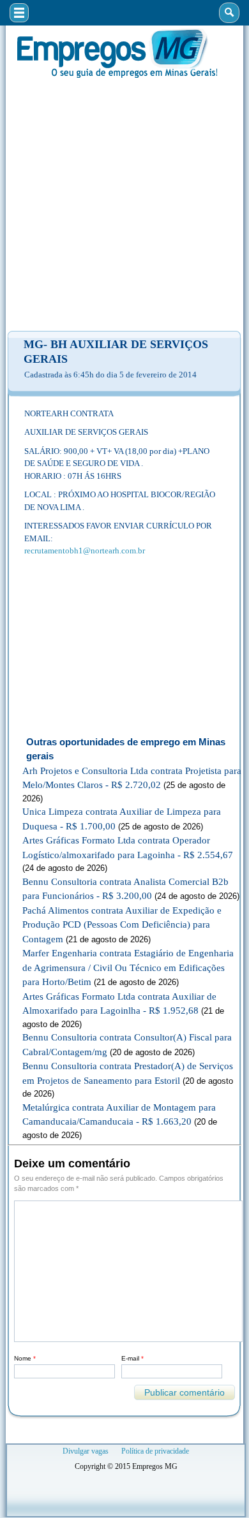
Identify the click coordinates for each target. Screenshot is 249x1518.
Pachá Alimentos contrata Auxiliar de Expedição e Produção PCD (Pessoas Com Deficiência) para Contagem (122, 924)
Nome (25, 1358)
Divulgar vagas (86, 1451)
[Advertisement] (124, 204)
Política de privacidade (155, 1451)
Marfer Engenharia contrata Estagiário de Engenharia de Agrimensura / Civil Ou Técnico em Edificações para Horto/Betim (128, 967)
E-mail (132, 1358)
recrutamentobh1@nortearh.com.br (84, 550)
